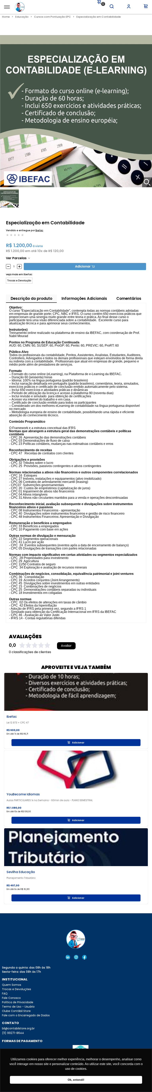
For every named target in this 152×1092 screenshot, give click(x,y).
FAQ (5, 994)
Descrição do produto (31, 298)
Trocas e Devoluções (16, 989)
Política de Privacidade (17, 1002)
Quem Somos (11, 985)
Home (6, 16)
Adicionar (83, 266)
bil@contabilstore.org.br (18, 1028)
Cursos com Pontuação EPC (52, 16)
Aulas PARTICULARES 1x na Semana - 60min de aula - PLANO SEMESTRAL (50, 800)
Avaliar (66, 645)
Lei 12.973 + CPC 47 (18, 722)
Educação (21, 16)
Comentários (128, 298)
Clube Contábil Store (16, 1011)
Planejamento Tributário (21, 878)
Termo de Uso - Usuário (18, 1007)
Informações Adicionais (84, 298)
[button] (111, 6)
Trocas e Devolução (19, 280)
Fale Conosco (11, 998)
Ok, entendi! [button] (76, 1079)
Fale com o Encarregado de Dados (26, 1015)
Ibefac (39, 230)
